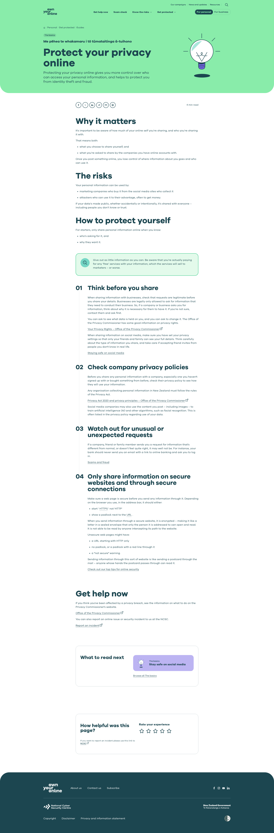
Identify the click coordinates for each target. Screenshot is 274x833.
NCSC (83, 743)
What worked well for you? (155, 738)
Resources (215, 5)
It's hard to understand (157, 768)
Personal (52, 27)
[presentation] (50, 12)
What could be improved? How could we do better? (163, 740)
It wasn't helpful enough (158, 748)
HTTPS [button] (103, 508)
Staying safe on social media (106, 353)
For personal (204, 12)
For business (221, 12)
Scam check (120, 12)
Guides (80, 27)
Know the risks (143, 13)
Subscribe (113, 788)
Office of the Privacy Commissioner (99, 613)
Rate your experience (154, 724)
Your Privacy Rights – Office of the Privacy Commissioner (125, 329)
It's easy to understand (157, 765)
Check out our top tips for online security (113, 569)
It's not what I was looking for (161, 755)
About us (76, 788)
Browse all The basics (145, 675)
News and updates (198, 5)
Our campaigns (178, 5)
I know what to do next (157, 759)
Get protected (167, 13)
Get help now (100, 12)
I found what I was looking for (161, 752)
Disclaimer (68, 818)
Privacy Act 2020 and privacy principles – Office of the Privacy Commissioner (138, 400)
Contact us (94, 788)
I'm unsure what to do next (159, 761)
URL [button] (129, 514)
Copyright (49, 818)
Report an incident (89, 625)
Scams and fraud (98, 462)
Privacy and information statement (103, 818)
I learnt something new (157, 745)
